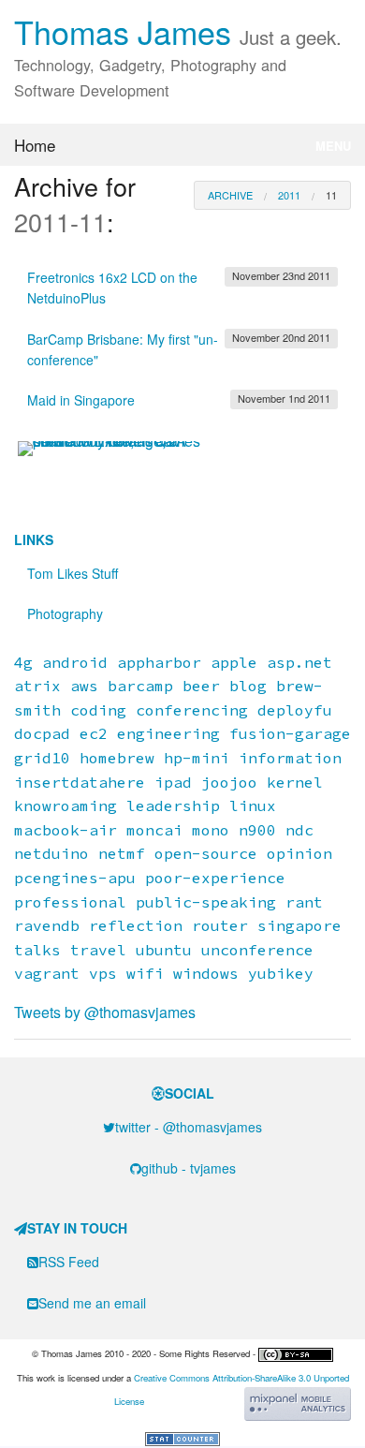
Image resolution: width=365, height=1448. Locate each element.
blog (248, 685)
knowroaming (65, 805)
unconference (257, 949)
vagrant (47, 973)
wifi (145, 973)
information (290, 757)
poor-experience (215, 877)
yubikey (281, 973)
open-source (205, 853)
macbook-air (65, 829)
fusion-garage (290, 733)
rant (304, 902)
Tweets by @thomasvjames (105, 1012)
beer (201, 685)
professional (70, 902)
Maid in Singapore (178, 400)
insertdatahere (79, 782)
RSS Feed (68, 1261)
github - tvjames (188, 1168)
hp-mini (196, 757)
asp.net (299, 662)
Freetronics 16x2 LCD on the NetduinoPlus (178, 287)
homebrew (117, 757)
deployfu (294, 710)
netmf (121, 853)
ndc (299, 829)
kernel (295, 782)
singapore (299, 925)
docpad (42, 733)
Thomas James (178, 31)
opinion (299, 853)
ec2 (94, 733)
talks (37, 949)
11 (331, 194)
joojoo (229, 782)
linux (252, 805)
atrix (37, 685)
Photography (65, 613)
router (220, 925)
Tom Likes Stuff (72, 573)
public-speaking (206, 902)
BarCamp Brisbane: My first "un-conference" (178, 349)
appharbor (159, 662)
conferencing (192, 710)
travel (98, 949)
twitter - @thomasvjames (188, 1126)
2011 (289, 194)
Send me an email (92, 1302)
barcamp (140, 685)
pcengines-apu (75, 877)
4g (23, 662)
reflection (135, 925)
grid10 (42, 757)
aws (84, 685)
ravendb (47, 925)
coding (98, 710)
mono (210, 829)
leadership (173, 805)
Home (34, 144)
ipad (173, 782)
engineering (168, 733)
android (75, 662)
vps (103, 973)
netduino (51, 853)
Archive (230, 194)
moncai (154, 829)
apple (234, 662)
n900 (257, 829)
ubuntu (164, 949)
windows (206, 973)
